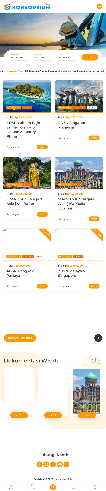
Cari (90, 57)
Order (42, 147)
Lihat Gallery (19, 415)
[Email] (66, 464)
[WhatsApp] (99, 6)
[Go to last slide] (93, 359)
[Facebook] (40, 464)
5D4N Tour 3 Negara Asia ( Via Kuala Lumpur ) (76, 203)
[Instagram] (46, 464)
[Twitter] (53, 464)
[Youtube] (60, 464)
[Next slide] (99, 361)
